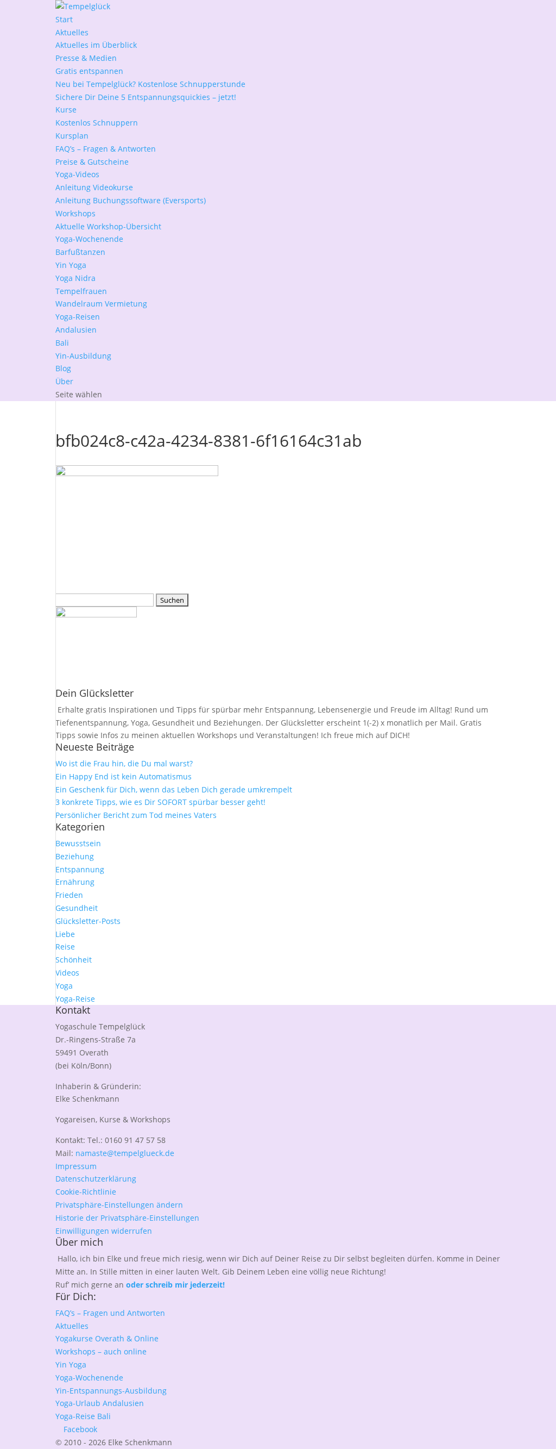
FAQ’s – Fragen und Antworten (110, 1313)
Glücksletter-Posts (88, 921)
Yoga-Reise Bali (83, 1416)
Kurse (66, 109)
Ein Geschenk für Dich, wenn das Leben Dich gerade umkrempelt (173, 789)
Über (64, 381)
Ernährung (74, 882)
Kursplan (72, 135)
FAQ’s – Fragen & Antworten (105, 148)
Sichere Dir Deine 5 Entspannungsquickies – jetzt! (145, 97)
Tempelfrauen (81, 291)
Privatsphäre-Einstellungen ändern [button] (119, 1205)
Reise (65, 946)
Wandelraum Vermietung (101, 303)
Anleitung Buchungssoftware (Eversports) (130, 200)
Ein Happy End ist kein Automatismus (123, 776)
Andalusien (76, 329)
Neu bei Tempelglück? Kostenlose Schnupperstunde (150, 84)
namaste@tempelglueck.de (124, 1153)
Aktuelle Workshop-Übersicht (108, 226)
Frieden (69, 895)
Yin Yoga (70, 265)
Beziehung (74, 856)
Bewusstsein (78, 843)
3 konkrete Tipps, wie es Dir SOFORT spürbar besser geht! (160, 802)
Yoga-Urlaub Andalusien (99, 1403)
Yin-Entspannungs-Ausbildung (111, 1390)
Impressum (76, 1166)
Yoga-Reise (75, 999)
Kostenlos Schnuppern (96, 122)
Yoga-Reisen (77, 316)
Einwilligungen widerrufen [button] (103, 1231)
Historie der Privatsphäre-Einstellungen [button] (127, 1218)
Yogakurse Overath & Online (107, 1338)
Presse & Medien (86, 58)
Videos (67, 972)
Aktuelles (72, 32)
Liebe (65, 934)
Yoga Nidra (75, 278)
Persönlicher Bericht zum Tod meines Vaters (136, 815)
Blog (63, 368)
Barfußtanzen (80, 252)
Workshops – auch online (101, 1351)
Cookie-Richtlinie (85, 1191)
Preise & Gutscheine (92, 162)
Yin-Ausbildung (83, 356)
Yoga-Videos (77, 174)
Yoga (64, 985)
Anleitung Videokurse (94, 187)
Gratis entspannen (89, 71)
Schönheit (73, 959)
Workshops (75, 213)
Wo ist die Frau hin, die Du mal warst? (124, 763)
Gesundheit (76, 908)
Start (64, 19)
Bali (62, 343)
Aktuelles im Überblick (96, 45)
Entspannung (79, 869)
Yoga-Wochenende (89, 239)
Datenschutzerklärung (95, 1178)
